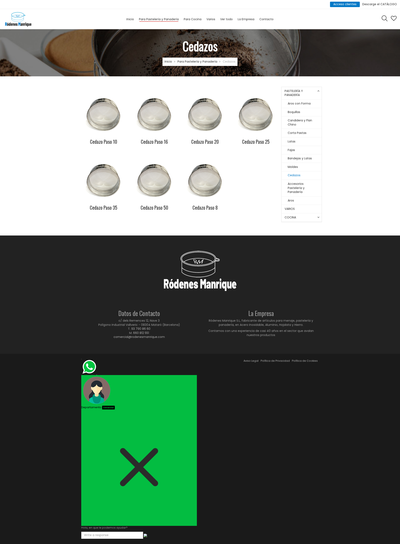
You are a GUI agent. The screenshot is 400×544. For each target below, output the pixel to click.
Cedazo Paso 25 (256, 141)
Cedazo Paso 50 (154, 207)
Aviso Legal (251, 361)
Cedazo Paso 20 (205, 141)
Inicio (168, 61)
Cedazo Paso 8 (205, 207)
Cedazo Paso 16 (154, 141)
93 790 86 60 (140, 329)
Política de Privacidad (275, 361)
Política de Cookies (305, 361)
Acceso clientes (344, 4)
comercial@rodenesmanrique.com (139, 337)
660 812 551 (141, 333)
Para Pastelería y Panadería (197, 61)
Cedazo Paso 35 (103, 207)
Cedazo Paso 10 (103, 141)
